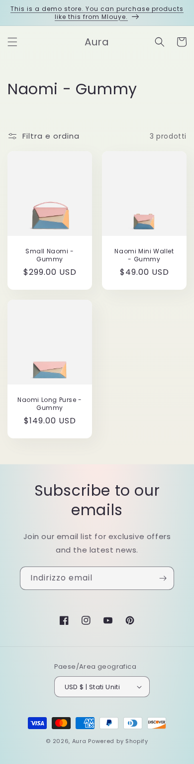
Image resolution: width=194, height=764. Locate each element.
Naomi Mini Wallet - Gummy (144, 255)
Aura (79, 741)
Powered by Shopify (118, 741)
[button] (12, 42)
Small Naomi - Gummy (49, 255)
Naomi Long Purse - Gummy (49, 403)
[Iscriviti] (163, 578)
